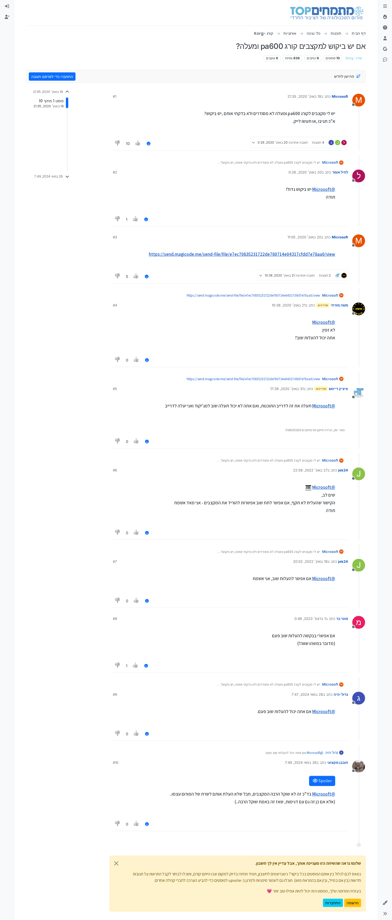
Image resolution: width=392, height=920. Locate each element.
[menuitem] (7, 6)
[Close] (116, 863)
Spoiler (325, 781)
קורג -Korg (354, 58)
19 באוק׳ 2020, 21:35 (304, 96)
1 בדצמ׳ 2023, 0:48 (310, 618)
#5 (115, 389)
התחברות (333, 903)
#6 (115, 470)
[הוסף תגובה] (148, 143)
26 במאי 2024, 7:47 (307, 694)
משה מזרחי (339, 305)
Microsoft (340, 96)
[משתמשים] (385, 38)
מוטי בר (342, 618)
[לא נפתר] (385, 27)
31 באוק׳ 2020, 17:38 (286, 389)
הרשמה (353, 903)
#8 (115, 618)
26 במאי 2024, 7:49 (301, 762)
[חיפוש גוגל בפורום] (385, 49)
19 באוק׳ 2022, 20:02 (310, 561)
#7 (115, 561)
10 (128, 143)
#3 (115, 237)
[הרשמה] (7, 17)
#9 (115, 694)
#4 (115, 305)
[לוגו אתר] (326, 12)
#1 (114, 96)
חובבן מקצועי (337, 762)
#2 (115, 172)
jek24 (343, 470)
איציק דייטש (338, 389)
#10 (115, 762)
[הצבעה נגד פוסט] (117, 143)
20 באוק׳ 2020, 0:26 (305, 172)
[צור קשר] (385, 60)
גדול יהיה (341, 694)
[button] (385, 903)
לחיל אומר (340, 172)
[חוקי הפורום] (385, 6)
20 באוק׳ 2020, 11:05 (304, 237)
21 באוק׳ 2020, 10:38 (288, 305)
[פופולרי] (385, 17)
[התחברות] (7, 6)
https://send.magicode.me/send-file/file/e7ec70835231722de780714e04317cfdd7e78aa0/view (242, 254)
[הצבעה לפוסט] (138, 143)
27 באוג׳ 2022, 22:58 (310, 470)
